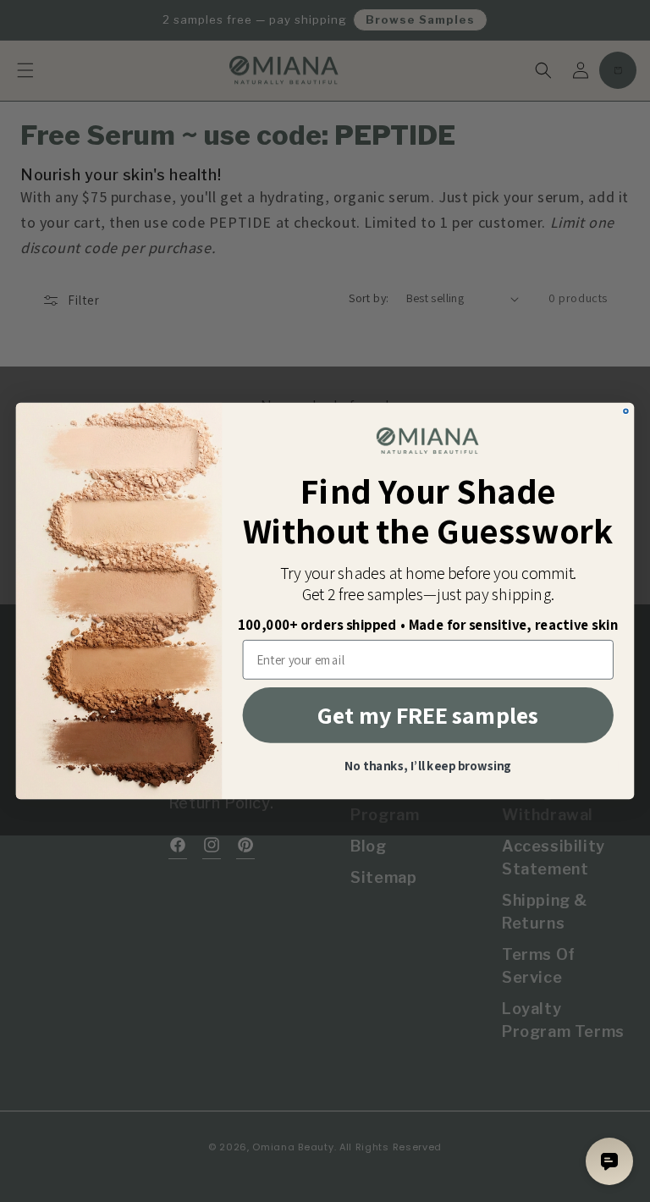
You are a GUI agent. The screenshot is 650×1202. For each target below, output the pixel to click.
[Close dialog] (626, 411)
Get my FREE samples (427, 715)
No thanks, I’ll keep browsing (428, 767)
